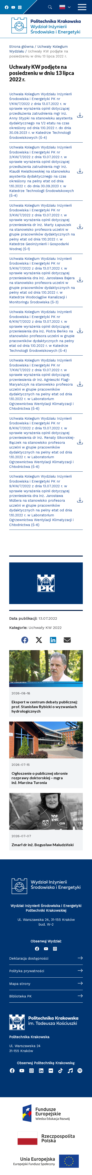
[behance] (60, 1071)
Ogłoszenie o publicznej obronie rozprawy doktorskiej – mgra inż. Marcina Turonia (40, 778)
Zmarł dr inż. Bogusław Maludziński (43, 844)
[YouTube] (13, 7)
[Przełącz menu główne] (82, 7)
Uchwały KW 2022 (45, 627)
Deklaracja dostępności (28, 958)
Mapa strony (19, 984)
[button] (25, 640)
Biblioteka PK (20, 996)
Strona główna (21, 46)
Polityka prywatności (26, 971)
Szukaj (50, 7)
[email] (51, 1071)
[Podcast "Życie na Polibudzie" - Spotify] (80, 1071)
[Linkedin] (41, 1071)
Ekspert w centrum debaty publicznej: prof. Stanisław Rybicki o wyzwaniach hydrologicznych (45, 706)
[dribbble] (70, 1071)
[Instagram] (20, 7)
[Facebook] (6, 7)
